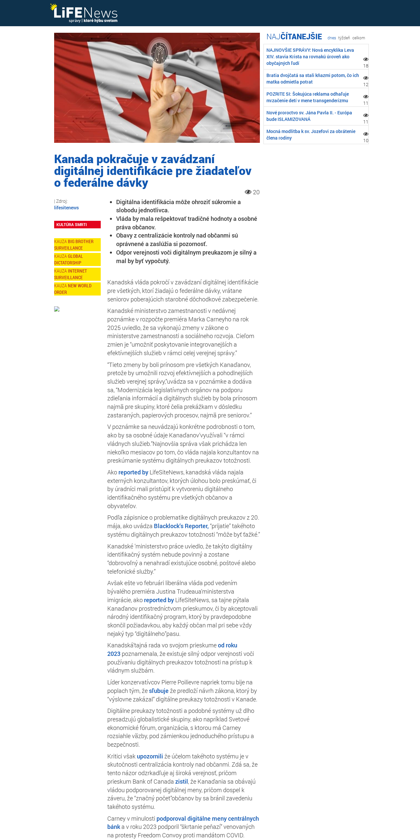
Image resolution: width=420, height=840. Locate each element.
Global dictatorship (68, 259)
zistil (181, 781)
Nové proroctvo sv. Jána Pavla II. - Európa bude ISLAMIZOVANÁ (309, 115)
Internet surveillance (70, 274)
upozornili (150, 756)
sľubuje (159, 691)
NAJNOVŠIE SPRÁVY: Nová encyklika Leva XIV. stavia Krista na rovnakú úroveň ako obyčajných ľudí (310, 56)
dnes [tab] (331, 37)
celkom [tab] (358, 37)
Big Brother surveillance (74, 244)
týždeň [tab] (344, 37)
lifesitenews (66, 207)
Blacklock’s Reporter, (181, 526)
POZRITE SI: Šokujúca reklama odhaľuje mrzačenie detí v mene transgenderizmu (307, 97)
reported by (133, 472)
